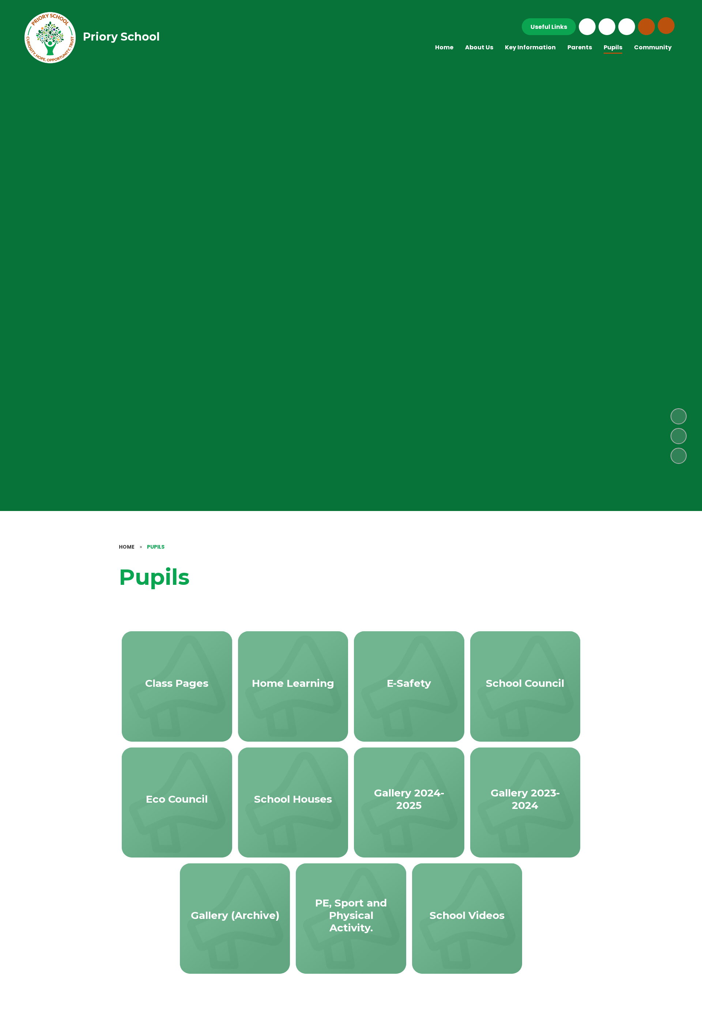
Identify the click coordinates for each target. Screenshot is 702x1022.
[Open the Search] (646, 26)
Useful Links (549, 27)
